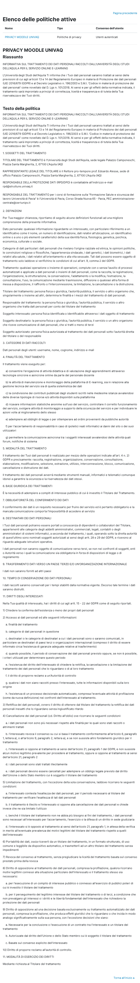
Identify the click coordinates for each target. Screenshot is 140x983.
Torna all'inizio (123, 978)
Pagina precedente (125, 13)
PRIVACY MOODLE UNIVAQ (22, 37)
